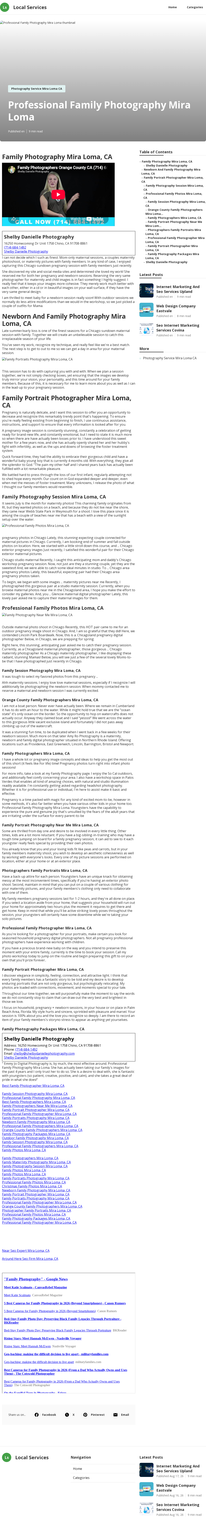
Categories (195, 7)
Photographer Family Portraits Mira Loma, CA (36, 1210)
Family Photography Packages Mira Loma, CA (36, 1134)
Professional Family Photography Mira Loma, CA (38, 1098)
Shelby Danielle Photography (26, 251)
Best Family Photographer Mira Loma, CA (33, 1085)
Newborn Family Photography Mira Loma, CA (36, 1122)
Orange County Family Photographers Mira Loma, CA (42, 1130)
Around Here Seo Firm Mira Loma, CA (30, 1258)
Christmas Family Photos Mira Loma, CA (32, 1186)
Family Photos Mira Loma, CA (24, 1150)
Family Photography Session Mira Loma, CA (35, 1166)
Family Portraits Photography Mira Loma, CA (35, 1118)
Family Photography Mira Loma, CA (167, 161)
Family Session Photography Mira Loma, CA (35, 1093)
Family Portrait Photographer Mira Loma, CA (35, 1110)
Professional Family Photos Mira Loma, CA (34, 1182)
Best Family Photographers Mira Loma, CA (34, 1102)
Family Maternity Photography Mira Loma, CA (36, 1162)
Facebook (49, 1415)
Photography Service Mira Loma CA (36, 89)
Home (172, 7)
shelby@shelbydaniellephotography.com (44, 1053)
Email (125, 1415)
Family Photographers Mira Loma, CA (30, 1158)
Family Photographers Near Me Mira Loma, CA (37, 1106)
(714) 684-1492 (15, 247)
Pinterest (98, 1415)
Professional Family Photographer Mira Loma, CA (39, 1114)
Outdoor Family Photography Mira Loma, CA (35, 1138)
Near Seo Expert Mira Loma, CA (25, 1250)
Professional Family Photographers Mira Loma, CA (40, 1126)
